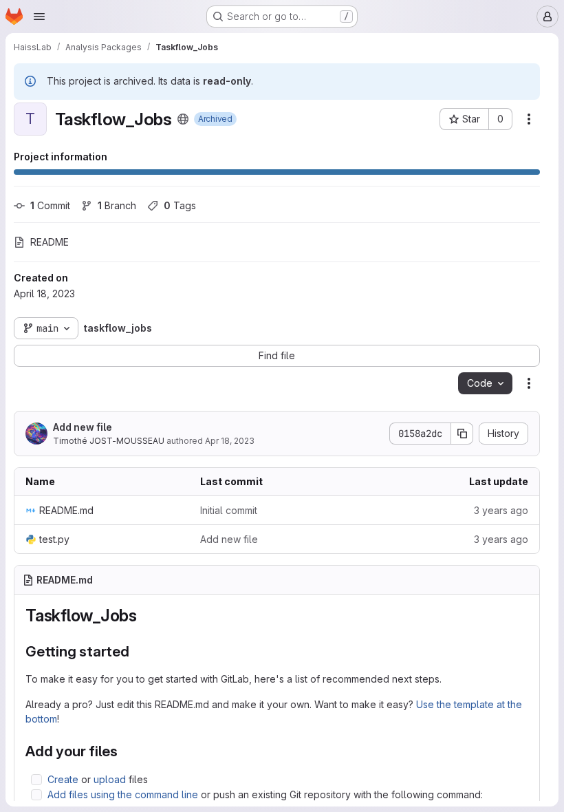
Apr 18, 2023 (229, 441)
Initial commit (228, 510)
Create (62, 779)
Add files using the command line (122, 794)
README (49, 242)
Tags (180, 205)
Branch (117, 205)
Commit (50, 205)
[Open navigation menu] (39, 17)
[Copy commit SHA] (462, 434)
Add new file (82, 427)
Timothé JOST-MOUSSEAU (108, 441)
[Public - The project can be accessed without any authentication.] (182, 119)
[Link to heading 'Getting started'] (137, 651)
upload (110, 779)
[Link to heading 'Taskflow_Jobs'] (146, 616)
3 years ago (501, 510)
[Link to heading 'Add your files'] (125, 751)
